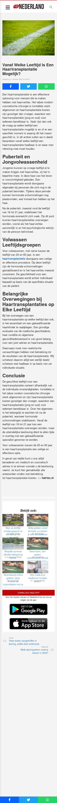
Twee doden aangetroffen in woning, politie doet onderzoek (24, 640)
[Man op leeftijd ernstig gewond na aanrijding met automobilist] (13, 520)
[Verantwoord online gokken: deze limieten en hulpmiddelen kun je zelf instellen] (13, 567)
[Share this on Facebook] (10, 86)
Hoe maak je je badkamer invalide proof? (37, 578)
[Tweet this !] (28, 86)
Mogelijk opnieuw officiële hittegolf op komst (13, 554)
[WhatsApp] (46, 86)
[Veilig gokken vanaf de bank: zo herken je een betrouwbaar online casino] (37, 520)
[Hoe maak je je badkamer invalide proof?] (37, 567)
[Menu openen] (7, 7)
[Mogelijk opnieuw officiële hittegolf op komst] (13, 543)
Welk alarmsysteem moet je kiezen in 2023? (34, 649)
